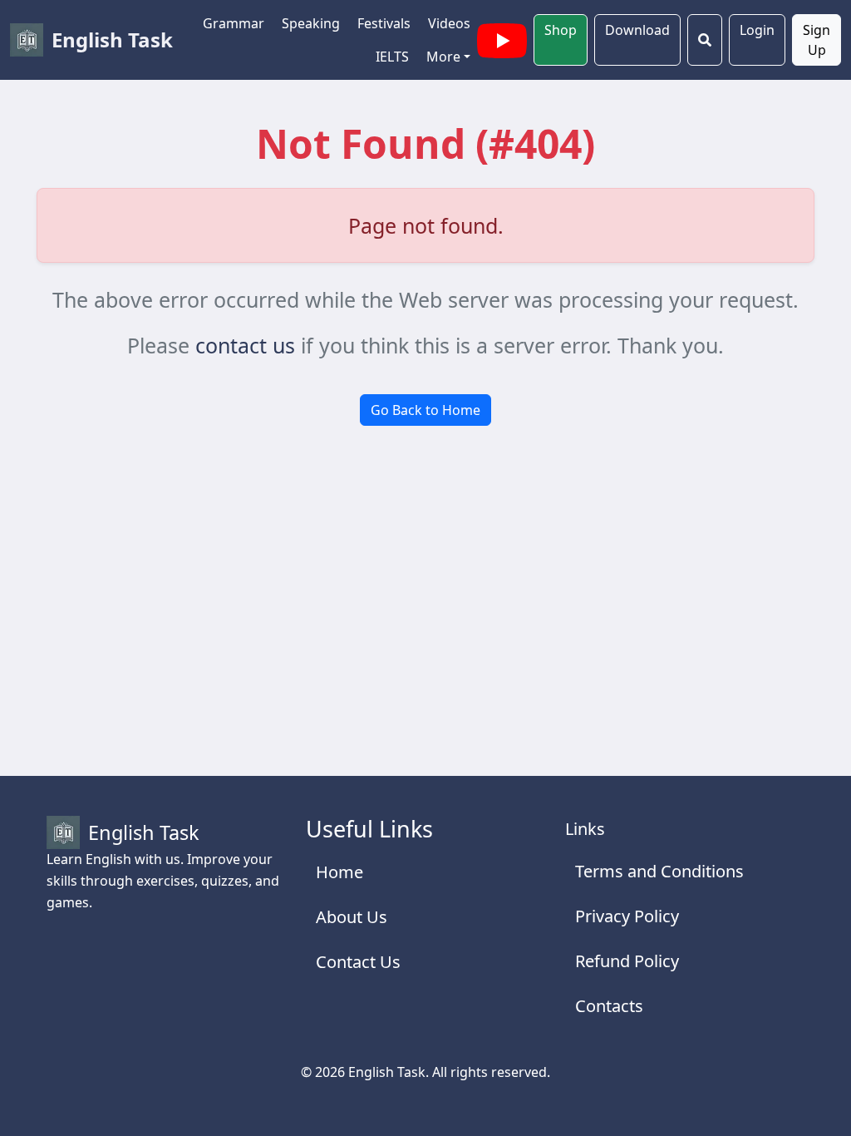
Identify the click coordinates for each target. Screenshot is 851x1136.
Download (637, 30)
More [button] (443, 56)
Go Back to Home (425, 410)
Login (757, 30)
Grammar (233, 23)
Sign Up (816, 40)
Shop (560, 30)
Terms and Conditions (659, 871)
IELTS (392, 56)
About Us (351, 917)
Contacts (609, 1006)
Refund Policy (627, 961)
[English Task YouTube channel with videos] (502, 38)
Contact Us (358, 962)
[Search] (704, 40)
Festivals (384, 23)
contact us (245, 345)
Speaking (311, 23)
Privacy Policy (627, 916)
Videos (449, 23)
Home (339, 872)
